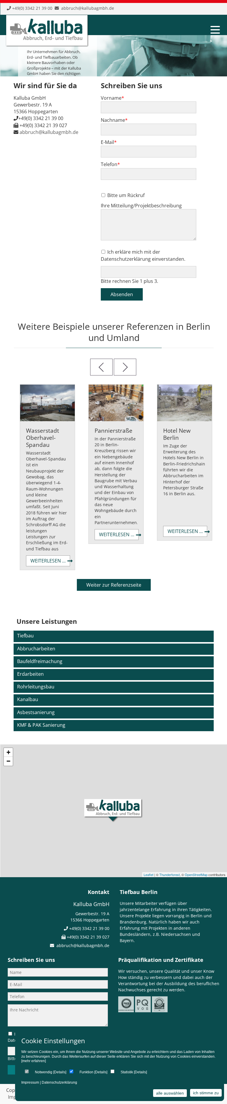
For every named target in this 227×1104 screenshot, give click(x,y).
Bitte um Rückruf (126, 195)
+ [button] (8, 752)
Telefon (110, 164)
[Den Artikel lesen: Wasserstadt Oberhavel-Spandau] (47, 419)
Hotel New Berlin (177, 434)
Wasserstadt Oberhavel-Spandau (42, 437)
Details (59, 1072)
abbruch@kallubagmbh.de (87, 8)
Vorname (112, 98)
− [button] (8, 761)
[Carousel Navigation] (113, 367)
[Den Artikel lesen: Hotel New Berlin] (184, 419)
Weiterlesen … (50, 561)
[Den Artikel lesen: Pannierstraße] (116, 419)
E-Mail (109, 142)
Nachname (114, 120)
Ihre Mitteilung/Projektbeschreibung (141, 205)
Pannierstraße (113, 430)
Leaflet (148, 874)
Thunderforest (169, 874)
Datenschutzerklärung (59, 1082)
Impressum (30, 1082)
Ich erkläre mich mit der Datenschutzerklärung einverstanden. (143, 255)
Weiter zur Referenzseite (113, 585)
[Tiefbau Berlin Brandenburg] (46, 39)
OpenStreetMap (196, 874)
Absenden (122, 294)
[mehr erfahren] (33, 1061)
